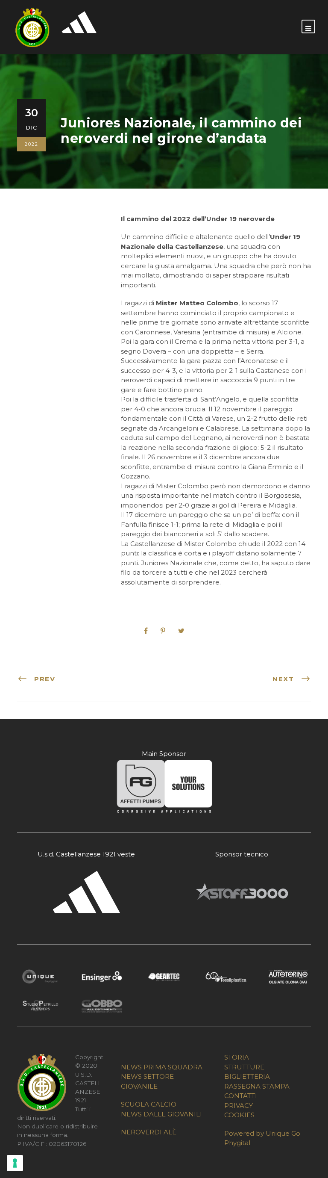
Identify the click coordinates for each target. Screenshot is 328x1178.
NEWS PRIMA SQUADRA (161, 1067)
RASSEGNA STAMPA (257, 1086)
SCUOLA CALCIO (148, 1104)
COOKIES (239, 1115)
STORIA (236, 1057)
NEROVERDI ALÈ (148, 1132)
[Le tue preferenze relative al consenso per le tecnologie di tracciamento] (15, 1163)
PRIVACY (238, 1105)
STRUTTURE (244, 1067)
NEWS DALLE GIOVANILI (161, 1114)
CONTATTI (240, 1096)
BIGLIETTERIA (247, 1076)
